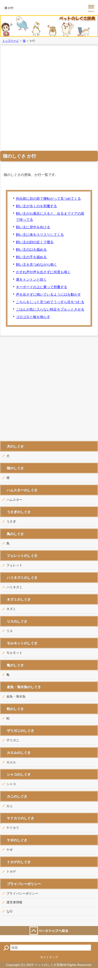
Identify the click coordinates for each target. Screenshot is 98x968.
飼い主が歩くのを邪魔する (36, 206)
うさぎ (11, 521)
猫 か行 (9, 8)
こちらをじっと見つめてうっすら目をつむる (50, 302)
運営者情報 (14, 902)
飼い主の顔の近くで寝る (35, 242)
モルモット (14, 652)
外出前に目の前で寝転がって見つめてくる (48, 198)
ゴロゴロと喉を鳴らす (33, 317)
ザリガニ (12, 740)
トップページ (10, 40)
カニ (9, 806)
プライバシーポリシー (22, 893)
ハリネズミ (14, 587)
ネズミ (11, 609)
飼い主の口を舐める (31, 249)
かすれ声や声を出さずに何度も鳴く (43, 272)
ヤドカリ (12, 827)
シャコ (11, 784)
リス (9, 631)
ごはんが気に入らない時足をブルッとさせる (50, 309)
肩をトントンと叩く (31, 279)
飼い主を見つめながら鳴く (36, 264)
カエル (11, 762)
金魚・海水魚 (16, 696)
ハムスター (14, 499)
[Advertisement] (49, 97)
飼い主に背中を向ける (33, 227)
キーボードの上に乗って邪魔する (41, 287)
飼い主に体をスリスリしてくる (40, 234)
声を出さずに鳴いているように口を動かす (48, 294)
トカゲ (11, 871)
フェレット (14, 565)
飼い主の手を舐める (31, 257)
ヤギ (9, 849)
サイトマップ (49, 957)
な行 (9, 911)
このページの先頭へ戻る (49, 930)
